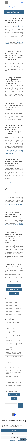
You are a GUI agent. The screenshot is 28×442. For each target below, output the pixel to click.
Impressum (18, 440)
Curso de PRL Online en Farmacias (13, 314)
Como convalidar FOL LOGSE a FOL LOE (13, 336)
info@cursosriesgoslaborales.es (13, 45)
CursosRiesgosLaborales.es (14, 7)
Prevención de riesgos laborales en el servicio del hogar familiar (14, 390)
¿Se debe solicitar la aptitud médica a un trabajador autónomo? (14, 344)
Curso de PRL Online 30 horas (12, 302)
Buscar (20, 405)
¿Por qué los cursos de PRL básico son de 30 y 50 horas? (13, 357)
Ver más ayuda (14, 293)
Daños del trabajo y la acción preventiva (12, 377)
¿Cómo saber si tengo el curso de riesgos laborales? (13, 323)
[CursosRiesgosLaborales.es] (7, 3)
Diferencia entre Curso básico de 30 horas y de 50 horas (13, 327)
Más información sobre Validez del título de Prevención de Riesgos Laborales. (14, 225)
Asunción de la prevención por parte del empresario (13, 348)
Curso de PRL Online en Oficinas (13, 311)
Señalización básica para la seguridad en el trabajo (14, 361)
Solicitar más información (14, 289)
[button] (26, 418)
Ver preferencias (14, 437)
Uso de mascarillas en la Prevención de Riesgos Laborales (13, 386)
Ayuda (14, 398)
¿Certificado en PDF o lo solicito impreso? (13, 332)
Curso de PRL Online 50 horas (12, 305)
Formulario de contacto (14, 285)
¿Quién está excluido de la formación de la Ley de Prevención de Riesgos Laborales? (14, 372)
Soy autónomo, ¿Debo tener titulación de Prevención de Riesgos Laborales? (14, 382)
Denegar (14, 433)
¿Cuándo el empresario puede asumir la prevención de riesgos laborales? (14, 353)
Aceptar (14, 430)
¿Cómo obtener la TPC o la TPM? (13, 340)
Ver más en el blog (14, 394)
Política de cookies (11, 440)
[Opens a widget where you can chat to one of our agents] (23, 439)
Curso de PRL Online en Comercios (13, 308)
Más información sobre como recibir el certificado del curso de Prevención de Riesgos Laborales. (14, 152)
